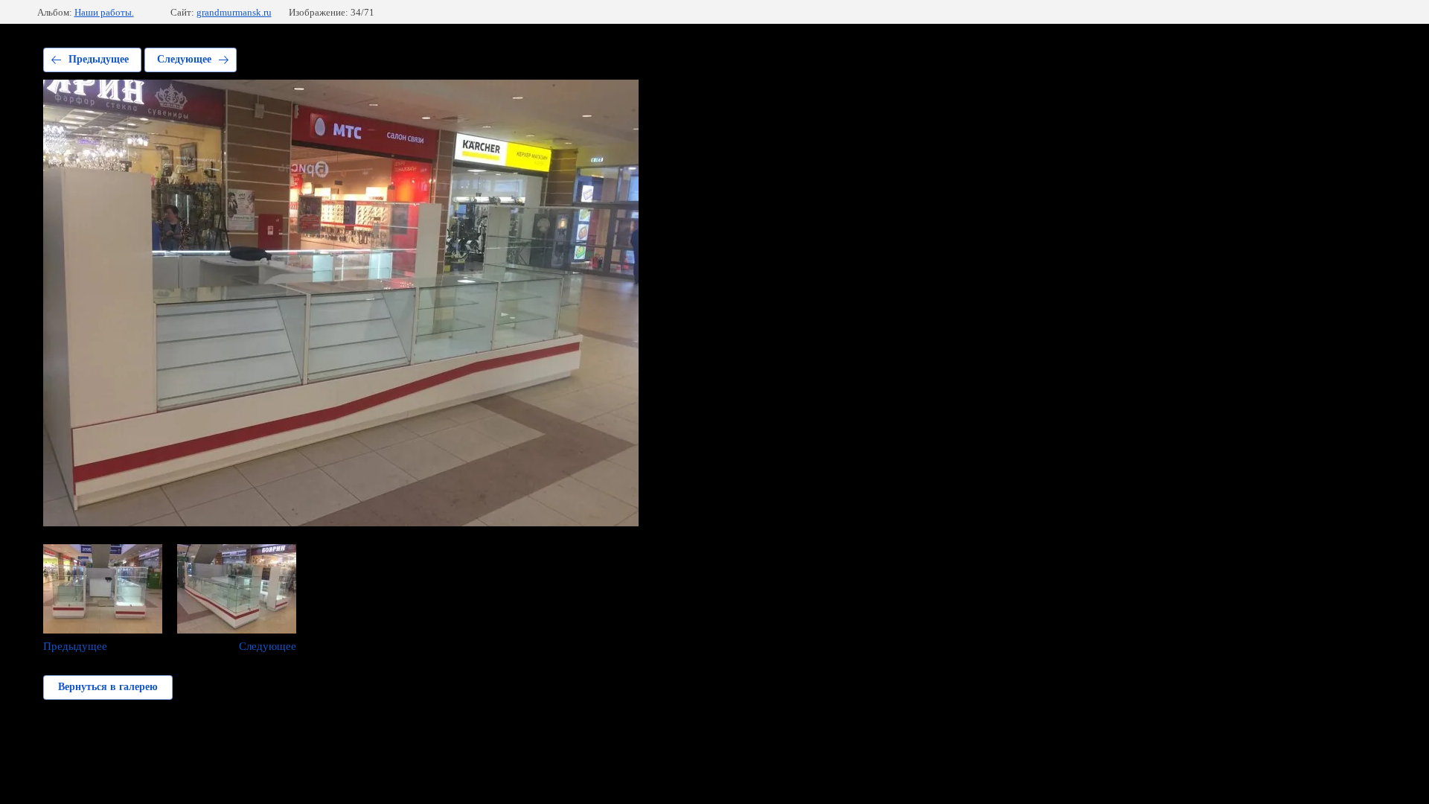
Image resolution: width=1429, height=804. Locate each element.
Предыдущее (98, 59)
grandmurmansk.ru (234, 12)
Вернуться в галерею (108, 686)
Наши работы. (104, 12)
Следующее (184, 59)
